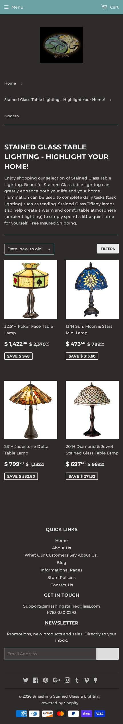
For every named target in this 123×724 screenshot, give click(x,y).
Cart (114, 7)
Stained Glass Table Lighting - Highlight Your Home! (54, 99)
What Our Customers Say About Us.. (61, 555)
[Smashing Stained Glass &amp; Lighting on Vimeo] (87, 681)
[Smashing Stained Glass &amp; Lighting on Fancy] (96, 681)
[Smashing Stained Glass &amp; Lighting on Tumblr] (77, 681)
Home (10, 83)
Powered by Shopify (59, 702)
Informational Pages (61, 570)
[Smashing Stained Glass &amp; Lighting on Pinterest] (46, 681)
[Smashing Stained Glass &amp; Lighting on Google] (57, 681)
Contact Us (61, 585)
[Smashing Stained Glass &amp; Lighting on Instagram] (67, 681)
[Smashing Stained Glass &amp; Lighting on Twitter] (26, 681)
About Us (61, 548)
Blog (61, 562)
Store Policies (61, 577)
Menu (17, 7)
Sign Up (107, 654)
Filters (108, 249)
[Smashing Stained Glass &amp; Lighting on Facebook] (36, 681)
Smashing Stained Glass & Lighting (66, 696)
